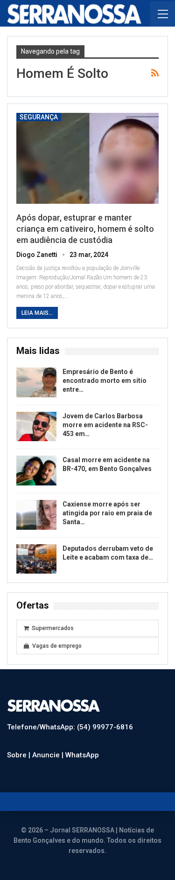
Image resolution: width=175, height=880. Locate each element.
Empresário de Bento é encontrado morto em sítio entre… (105, 380)
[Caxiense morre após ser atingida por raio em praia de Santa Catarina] (36, 515)
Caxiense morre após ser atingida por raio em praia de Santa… (107, 513)
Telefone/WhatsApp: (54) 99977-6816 (70, 727)
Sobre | (19, 755)
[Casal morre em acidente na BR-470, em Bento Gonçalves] (36, 470)
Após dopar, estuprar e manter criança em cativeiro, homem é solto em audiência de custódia (85, 229)
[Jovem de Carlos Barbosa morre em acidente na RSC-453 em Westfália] (36, 427)
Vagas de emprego (57, 646)
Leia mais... (37, 313)
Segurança (39, 117)
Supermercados (53, 628)
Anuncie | (48, 755)
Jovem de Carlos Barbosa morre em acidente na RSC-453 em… (105, 424)
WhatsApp (82, 755)
